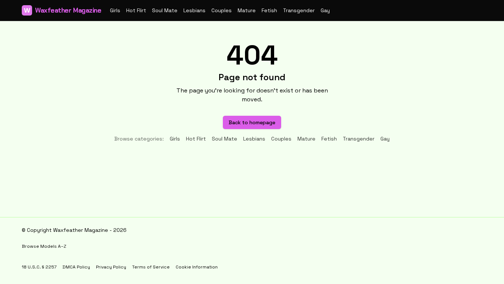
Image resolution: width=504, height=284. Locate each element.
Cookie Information (197, 267)
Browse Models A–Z (44, 246)
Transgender (299, 10)
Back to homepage (252, 122)
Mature (247, 10)
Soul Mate (164, 10)
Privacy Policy (111, 267)
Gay (325, 10)
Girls (115, 10)
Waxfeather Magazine (62, 10)
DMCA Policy (76, 267)
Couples (221, 10)
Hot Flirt (136, 10)
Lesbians (194, 10)
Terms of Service (151, 267)
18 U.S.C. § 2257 (39, 267)
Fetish (269, 10)
